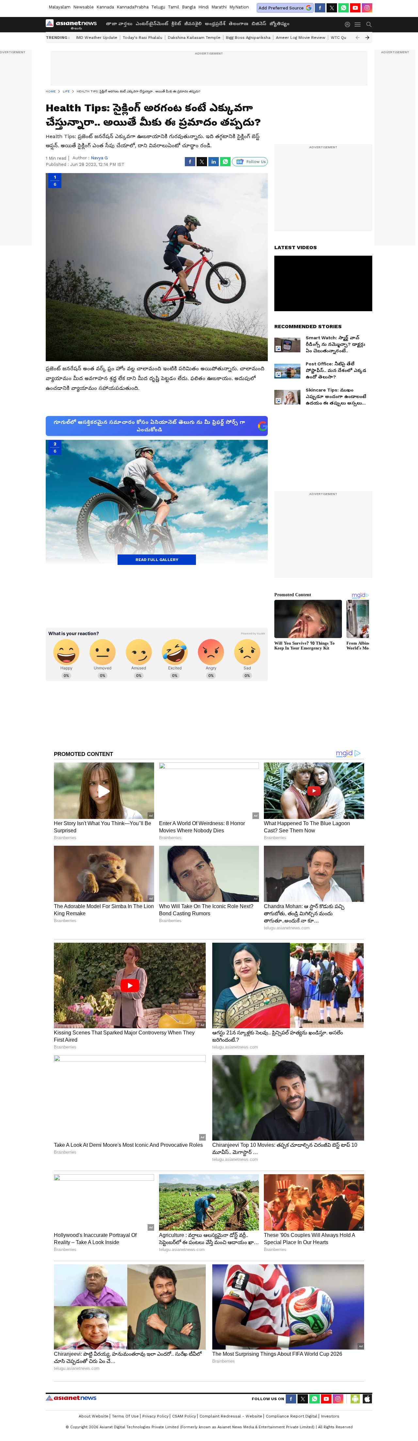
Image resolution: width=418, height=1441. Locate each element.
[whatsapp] (343, 7)
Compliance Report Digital (291, 1416)
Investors (330, 1416)
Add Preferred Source (281, 8)
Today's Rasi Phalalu (142, 37)
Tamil (173, 7)
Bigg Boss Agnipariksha (248, 37)
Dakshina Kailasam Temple (194, 37)
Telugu (158, 7)
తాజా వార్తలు (119, 23)
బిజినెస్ (258, 23)
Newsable (83, 7)
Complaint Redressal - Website (231, 1416)
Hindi (203, 7)
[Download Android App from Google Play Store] (355, 1398)
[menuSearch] (369, 24)
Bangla (189, 7)
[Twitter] (332, 7)
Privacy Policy (155, 1416)
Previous (357, 37)
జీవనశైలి (192, 23)
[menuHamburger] (358, 24)
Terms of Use (125, 1416)
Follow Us (256, 161)
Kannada (105, 7)
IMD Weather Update (96, 37)
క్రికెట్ (176, 23)
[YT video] (355, 7)
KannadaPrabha (133, 7)
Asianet (71, 1398)
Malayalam (60, 7)
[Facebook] (320, 7)
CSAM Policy (184, 1416)
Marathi (219, 7)
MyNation (239, 7)
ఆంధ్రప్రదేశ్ (215, 23)
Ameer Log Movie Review (300, 37)
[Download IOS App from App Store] (367, 1398)
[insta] (367, 7)
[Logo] (73, 24)
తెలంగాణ (238, 23)
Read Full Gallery (157, 559)
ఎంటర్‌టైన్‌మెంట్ (152, 23)
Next (367, 37)
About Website (93, 1416)
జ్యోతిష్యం (279, 23)
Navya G (99, 157)
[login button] (349, 24)
